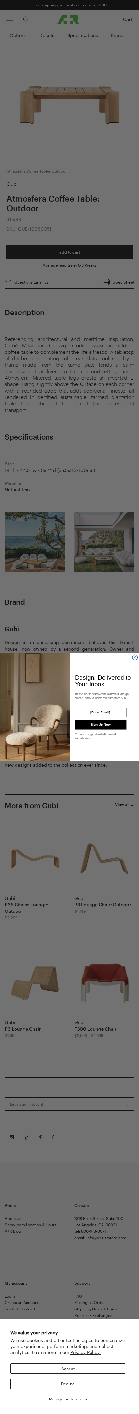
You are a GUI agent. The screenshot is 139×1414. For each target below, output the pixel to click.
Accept (68, 1368)
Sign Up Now (101, 724)
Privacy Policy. (85, 1352)
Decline (68, 1383)
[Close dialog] (135, 657)
